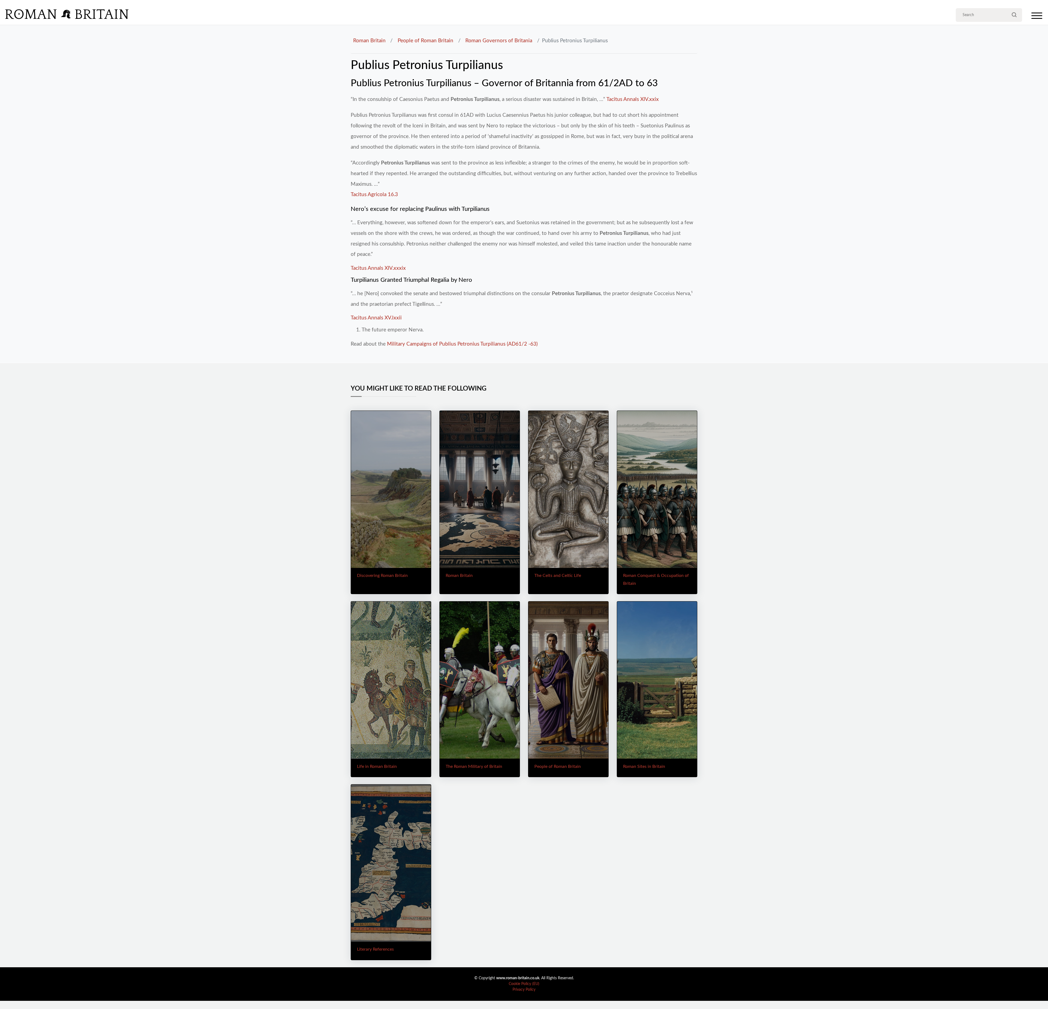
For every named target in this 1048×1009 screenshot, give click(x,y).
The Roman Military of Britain (474, 766)
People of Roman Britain (425, 40)
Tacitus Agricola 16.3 (374, 194)
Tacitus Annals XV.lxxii (376, 318)
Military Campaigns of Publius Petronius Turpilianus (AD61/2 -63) (462, 344)
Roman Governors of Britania (498, 40)
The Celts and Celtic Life (557, 575)
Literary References (375, 949)
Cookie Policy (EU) (524, 984)
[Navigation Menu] (1037, 17)
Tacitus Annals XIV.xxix (632, 99)
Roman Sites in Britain (644, 766)
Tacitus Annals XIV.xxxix (378, 268)
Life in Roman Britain (377, 766)
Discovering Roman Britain (382, 575)
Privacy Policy (524, 990)
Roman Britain (369, 40)
